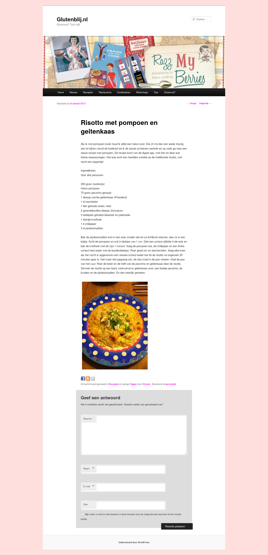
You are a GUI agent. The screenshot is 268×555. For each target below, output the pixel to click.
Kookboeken (123, 92)
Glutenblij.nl (72, 19)
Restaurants (105, 92)
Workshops (142, 92)
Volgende (205, 103)
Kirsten (147, 384)
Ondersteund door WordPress (134, 542)
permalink (171, 384)
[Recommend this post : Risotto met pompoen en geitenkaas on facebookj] (83, 379)
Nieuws (73, 92)
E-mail (88, 486)
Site (85, 504)
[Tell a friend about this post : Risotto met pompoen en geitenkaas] (93, 379)
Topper (133, 384)
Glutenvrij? (169, 92)
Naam (88, 468)
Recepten (88, 92)
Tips (156, 92)
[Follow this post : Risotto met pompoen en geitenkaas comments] (88, 379)
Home (61, 92)
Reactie (88, 418)
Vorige (191, 103)
